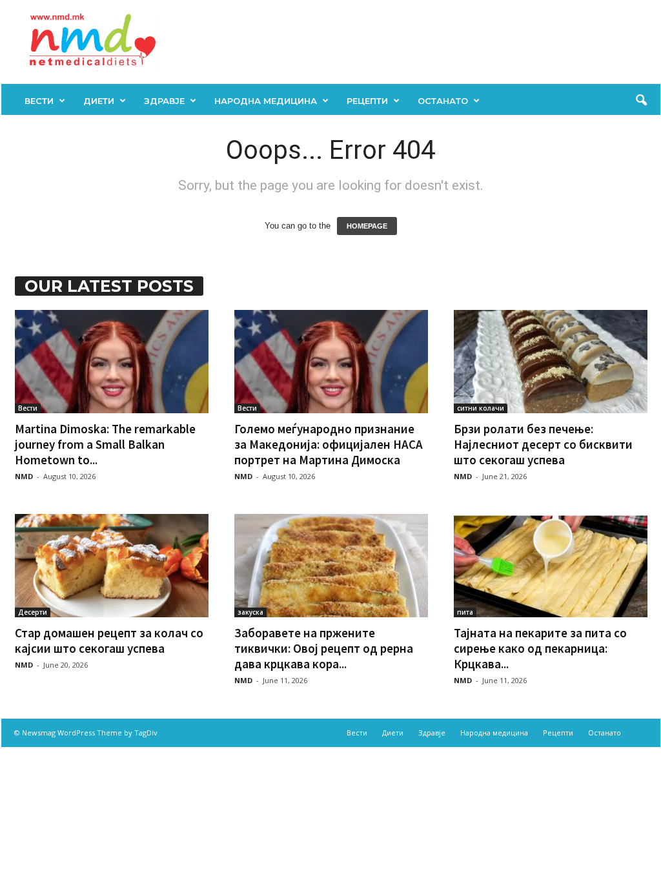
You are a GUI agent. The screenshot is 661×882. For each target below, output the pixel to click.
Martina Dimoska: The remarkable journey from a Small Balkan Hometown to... (105, 444)
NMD (24, 476)
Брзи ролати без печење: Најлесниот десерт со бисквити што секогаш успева (543, 444)
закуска (250, 612)
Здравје (164, 101)
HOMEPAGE (367, 226)
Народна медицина (265, 101)
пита (465, 612)
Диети (98, 101)
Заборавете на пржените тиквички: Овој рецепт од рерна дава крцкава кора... (323, 648)
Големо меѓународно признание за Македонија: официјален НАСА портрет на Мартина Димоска (328, 444)
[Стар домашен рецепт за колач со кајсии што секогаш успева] (111, 565)
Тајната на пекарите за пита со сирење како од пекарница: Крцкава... (540, 648)
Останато (443, 101)
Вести (39, 101)
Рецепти (367, 101)
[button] (641, 101)
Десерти (32, 612)
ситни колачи (480, 408)
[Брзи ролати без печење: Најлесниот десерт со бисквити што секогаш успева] (550, 361)
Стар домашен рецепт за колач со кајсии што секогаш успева (109, 640)
